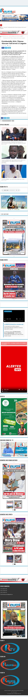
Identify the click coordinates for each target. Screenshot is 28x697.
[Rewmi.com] (8, 10)
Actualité (5, 27)
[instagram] (16, 692)
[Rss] (11, 692)
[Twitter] (13, 692)
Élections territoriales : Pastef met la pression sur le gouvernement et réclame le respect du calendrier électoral (14, 142)
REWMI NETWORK (19, 690)
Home (2, 27)
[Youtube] (15, 692)
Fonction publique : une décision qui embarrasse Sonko (13, 179)
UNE (13, 120)
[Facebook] (12, 692)
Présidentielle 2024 (6, 120)
